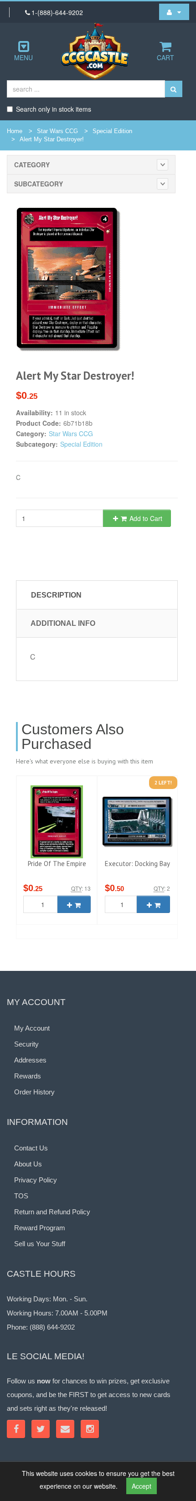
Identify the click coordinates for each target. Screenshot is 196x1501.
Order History (34, 1092)
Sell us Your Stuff (39, 1244)
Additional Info (63, 623)
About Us (28, 1164)
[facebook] (16, 1429)
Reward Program (39, 1228)
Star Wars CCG (57, 131)
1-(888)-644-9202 (57, 12)
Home (14, 131)
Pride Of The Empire (57, 863)
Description (56, 595)
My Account (32, 1028)
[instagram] (90, 1429)
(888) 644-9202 (52, 1327)
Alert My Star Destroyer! (52, 139)
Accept (141, 1486)
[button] (174, 12)
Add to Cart (145, 518)
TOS (21, 1196)
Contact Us (31, 1148)
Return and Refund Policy (52, 1212)
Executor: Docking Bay (137, 863)
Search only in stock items (53, 108)
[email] (65, 1429)
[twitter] (40, 1429)
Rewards (27, 1076)
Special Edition (112, 131)
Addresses (30, 1060)
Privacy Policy (35, 1180)
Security (26, 1044)
